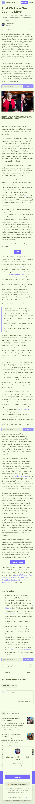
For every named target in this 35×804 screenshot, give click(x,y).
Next (28, 673)
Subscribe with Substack (18, 784)
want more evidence (12, 614)
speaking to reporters (21, 476)
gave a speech (20, 267)
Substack (8, 800)
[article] (17, 724)
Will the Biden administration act (19, 650)
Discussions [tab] (15, 713)
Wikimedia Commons (13, 118)
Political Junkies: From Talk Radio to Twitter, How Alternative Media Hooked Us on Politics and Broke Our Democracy (16, 579)
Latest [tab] (8, 713)
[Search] (32, 713)
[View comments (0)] (8, 29)
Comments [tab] (6, 685)
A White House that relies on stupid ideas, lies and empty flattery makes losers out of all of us (13, 724)
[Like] (3, 29)
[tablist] (9, 685)
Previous (7, 673)
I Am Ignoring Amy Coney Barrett (11, 735)
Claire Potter (10, 23)
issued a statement (24, 409)
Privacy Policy (23, 792)
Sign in (31, 2)
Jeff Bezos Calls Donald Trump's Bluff (10, 720)
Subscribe (24, 2)
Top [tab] (4, 713)
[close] (29, 749)
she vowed (27, 195)
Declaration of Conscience (15, 274)
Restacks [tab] (14, 685)
